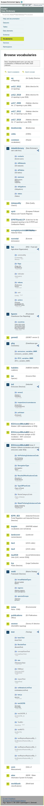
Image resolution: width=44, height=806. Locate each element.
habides (14, 368)
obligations (21, 187)
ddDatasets (21, 163)
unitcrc (20, 300)
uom (13, 767)
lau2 (13, 549)
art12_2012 (16, 87)
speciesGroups (21, 596)
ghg (13, 343)
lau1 (13, 543)
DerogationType (21, 465)
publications (16, 615)
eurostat (15, 239)
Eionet (12, 14)
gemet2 (14, 337)
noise (13, 607)
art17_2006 (16, 103)
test (12, 632)
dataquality (16, 203)
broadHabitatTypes (21, 579)
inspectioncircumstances (21, 402)
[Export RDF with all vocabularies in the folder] (38, 150)
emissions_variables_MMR (21, 351)
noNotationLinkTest (21, 688)
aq (12, 78)
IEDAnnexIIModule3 (18, 432)
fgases (14, 314)
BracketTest (21, 644)
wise (13, 775)
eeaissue (21, 177)
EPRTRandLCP (18, 220)
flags (19, 264)
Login (26, 5)
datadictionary (17, 148)
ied (12, 384)
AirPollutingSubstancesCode (21, 455)
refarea (20, 282)
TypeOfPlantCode (21, 486)
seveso (14, 624)
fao (12, 247)
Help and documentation (11, 19)
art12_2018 (16, 95)
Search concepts (30, 72)
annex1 (20, 392)
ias (12, 376)
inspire (14, 526)
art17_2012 (16, 111)
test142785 (21, 703)
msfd (13, 572)
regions (20, 588)
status (20, 194)
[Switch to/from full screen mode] (30, 5)
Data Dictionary (19, 14)
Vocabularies (7, 39)
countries (21, 322)
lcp (12, 563)
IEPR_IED (15, 516)
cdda (13, 134)
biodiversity (16, 128)
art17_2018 (16, 120)
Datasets (6, 23)
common (15, 140)
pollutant (21, 412)
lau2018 (14, 555)
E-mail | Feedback (9, 799)
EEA (12, 2)
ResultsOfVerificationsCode (21, 475)
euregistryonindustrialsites (18, 230)
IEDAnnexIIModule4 (18, 445)
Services (6, 43)
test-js (20, 695)
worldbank (16, 784)
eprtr (13, 211)
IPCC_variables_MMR (21, 358)
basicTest (21, 638)
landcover (15, 535)
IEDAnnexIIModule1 (18, 424)
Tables (5, 27)
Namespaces (7, 47)
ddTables (21, 170)
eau (19, 660)
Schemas (6, 35)
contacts (21, 156)
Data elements (8, 31)
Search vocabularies (13, 72)
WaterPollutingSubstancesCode (21, 503)
